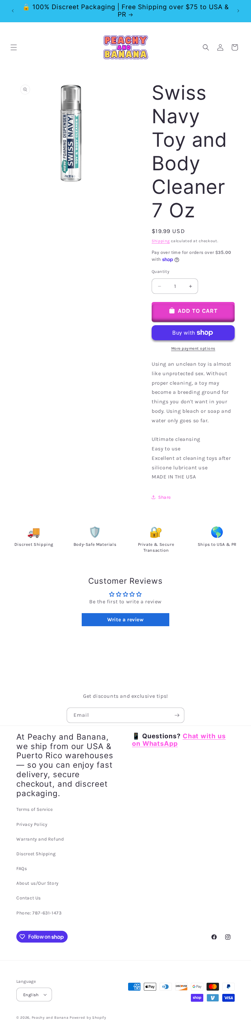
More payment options (193, 348)
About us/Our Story (37, 883)
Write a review (125, 619)
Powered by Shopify (88, 1017)
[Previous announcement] (13, 11)
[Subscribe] (177, 715)
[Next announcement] (238, 11)
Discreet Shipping (36, 854)
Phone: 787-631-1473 (38, 913)
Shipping (161, 241)
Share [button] (164, 497)
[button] (14, 47)
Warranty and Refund (40, 839)
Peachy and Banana (50, 1017)
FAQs (21, 868)
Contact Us (28, 898)
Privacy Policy (31, 824)
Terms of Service (34, 809)
